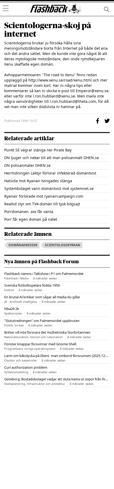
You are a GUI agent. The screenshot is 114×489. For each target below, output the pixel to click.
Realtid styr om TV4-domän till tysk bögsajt (42, 203)
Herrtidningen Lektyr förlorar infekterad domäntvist (50, 173)
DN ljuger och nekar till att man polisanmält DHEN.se (51, 157)
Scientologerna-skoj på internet (47, 29)
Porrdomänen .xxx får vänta (28, 211)
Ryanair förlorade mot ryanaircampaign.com (43, 196)
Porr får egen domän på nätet (30, 219)
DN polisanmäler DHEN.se (27, 165)
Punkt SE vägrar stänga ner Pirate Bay (38, 149)
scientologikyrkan (62, 245)
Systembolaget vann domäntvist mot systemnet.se (49, 188)
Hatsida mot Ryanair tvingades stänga (38, 180)
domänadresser (22, 245)
